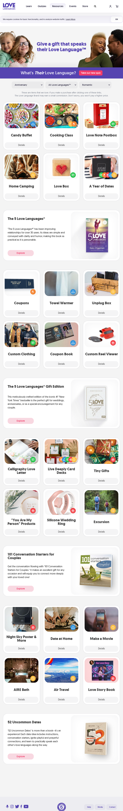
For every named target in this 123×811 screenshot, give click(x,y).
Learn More (70, 19)
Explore (21, 253)
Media (100, 807)
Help (89, 807)
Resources (57, 6)
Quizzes (42, 6)
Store (85, 6)
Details (21, 145)
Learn (29, 6)
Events (72, 6)
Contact (112, 807)
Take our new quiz (90, 72)
